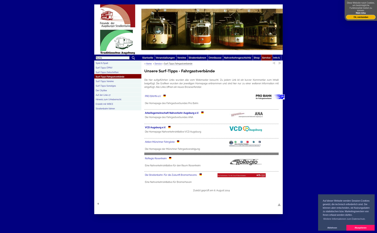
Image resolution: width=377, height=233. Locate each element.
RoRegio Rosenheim (156, 158)
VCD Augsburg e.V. (155, 127)
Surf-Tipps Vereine (105, 81)
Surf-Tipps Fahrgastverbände (110, 77)
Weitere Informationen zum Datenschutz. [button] (344, 219)
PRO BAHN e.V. (153, 96)
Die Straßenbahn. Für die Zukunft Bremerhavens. (171, 175)
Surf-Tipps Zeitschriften (107, 72)
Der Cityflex (101, 90)
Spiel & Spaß (102, 63)
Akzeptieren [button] (361, 228)
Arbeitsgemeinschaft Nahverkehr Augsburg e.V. (172, 113)
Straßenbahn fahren (105, 108)
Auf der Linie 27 (103, 95)
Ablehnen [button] (332, 228)
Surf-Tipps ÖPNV (104, 68)
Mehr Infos (361, 13)
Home (149, 63)
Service (158, 63)
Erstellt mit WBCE (104, 104)
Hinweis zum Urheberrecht (108, 99)
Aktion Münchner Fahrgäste (160, 141)
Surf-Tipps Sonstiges (106, 86)
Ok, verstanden (361, 17)
